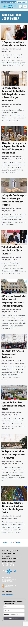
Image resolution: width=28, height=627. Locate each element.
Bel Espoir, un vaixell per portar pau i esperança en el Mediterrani (13, 454)
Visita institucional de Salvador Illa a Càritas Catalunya (11, 250)
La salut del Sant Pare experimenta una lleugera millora (13, 406)
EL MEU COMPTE (22, 2)
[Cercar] (20, 6)
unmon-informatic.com (7, 594)
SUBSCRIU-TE (12, 2)
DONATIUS (4, 2)
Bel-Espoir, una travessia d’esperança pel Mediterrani (12, 354)
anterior (4, 542)
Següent (18, 542)
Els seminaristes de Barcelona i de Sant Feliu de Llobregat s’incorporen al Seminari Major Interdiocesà (13, 94)
